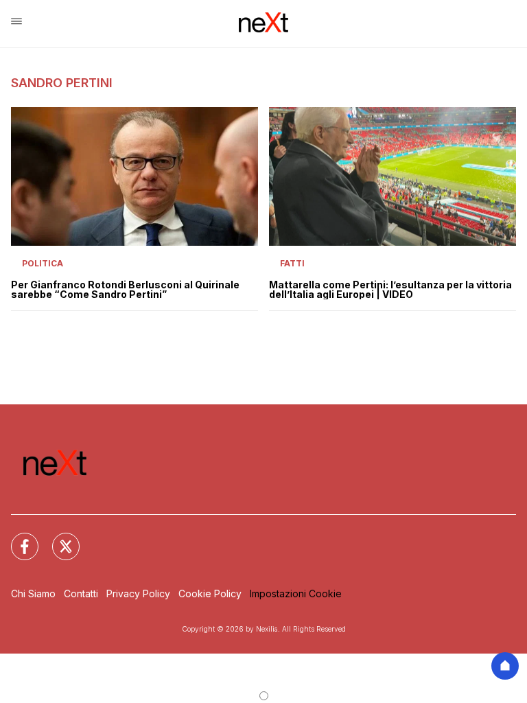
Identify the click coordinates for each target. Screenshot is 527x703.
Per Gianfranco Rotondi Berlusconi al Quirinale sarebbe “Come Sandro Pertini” (125, 289)
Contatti (81, 593)
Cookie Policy (210, 593)
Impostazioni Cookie (296, 593)
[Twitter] (57, 538)
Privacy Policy (138, 593)
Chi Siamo (33, 593)
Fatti (292, 263)
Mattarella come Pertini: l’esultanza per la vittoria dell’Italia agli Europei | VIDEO (390, 289)
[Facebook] (16, 538)
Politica (42, 263)
